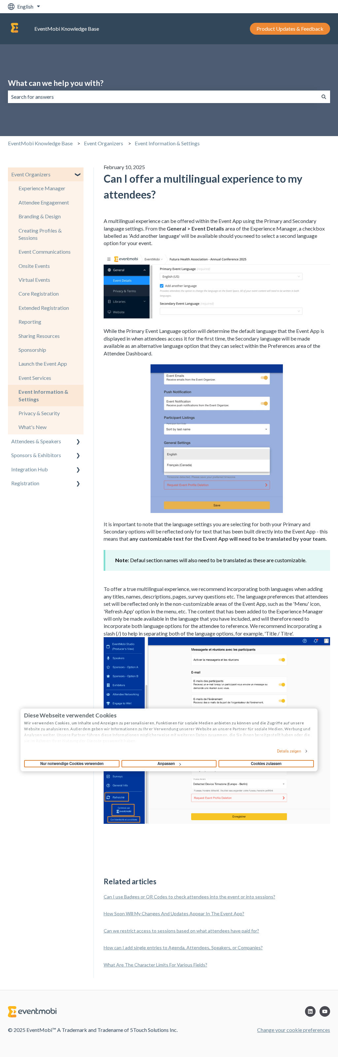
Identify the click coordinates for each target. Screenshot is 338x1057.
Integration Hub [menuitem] (29, 469)
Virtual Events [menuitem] (34, 279)
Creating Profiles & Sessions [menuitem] (40, 234)
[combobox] (163, 97)
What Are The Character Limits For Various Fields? (155, 964)
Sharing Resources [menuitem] (39, 336)
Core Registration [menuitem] (38, 293)
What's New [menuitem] (32, 427)
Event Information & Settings (167, 143)
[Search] (324, 97)
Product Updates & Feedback (289, 28)
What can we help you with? (55, 83)
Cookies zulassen (266, 763)
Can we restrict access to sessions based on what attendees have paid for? (181, 930)
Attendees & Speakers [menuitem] (36, 441)
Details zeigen (289, 750)
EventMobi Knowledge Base (66, 28)
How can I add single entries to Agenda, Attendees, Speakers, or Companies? (183, 947)
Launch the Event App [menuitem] (42, 363)
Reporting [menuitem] (29, 321)
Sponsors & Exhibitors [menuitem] (36, 455)
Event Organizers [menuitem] (31, 174)
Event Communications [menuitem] (44, 251)
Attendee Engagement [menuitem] (43, 202)
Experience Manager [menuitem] (41, 188)
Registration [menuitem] (25, 483)
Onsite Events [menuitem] (34, 266)
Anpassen (166, 763)
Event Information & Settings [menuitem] (43, 395)
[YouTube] (325, 1011)
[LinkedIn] (310, 1011)
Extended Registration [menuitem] (43, 308)
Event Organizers (103, 143)
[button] (78, 175)
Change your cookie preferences (293, 1030)
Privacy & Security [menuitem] (39, 413)
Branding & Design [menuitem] (39, 216)
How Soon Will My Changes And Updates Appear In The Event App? (174, 913)
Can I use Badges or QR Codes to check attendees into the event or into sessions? (189, 896)
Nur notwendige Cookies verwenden (72, 763)
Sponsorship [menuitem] (32, 349)
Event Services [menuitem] (34, 378)
